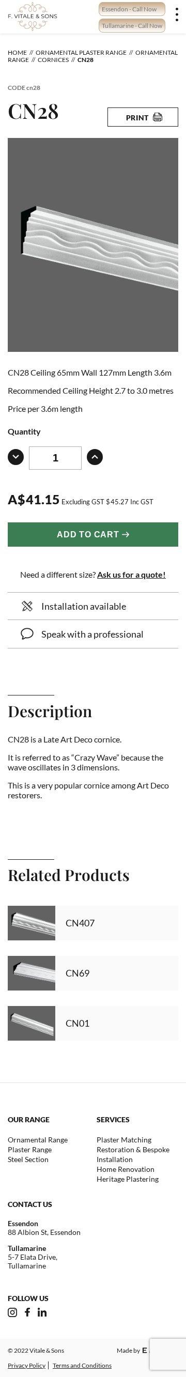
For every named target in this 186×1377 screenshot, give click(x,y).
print (137, 117)
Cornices (53, 60)
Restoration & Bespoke (133, 1149)
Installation (115, 1159)
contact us (30, 1204)
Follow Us (28, 1298)
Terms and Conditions (82, 1365)
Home (17, 52)
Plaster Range (30, 1149)
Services (113, 1119)
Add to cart (88, 534)
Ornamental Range (38, 1139)
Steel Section (28, 1159)
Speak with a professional (92, 634)
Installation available (83, 606)
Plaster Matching (124, 1139)
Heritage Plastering (128, 1178)
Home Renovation (125, 1169)
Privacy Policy (26, 1365)
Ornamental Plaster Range (81, 52)
